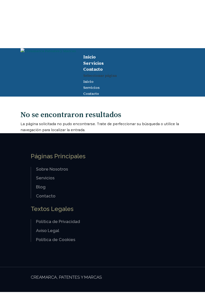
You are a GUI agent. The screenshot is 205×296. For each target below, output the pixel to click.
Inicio (89, 57)
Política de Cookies (55, 239)
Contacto (93, 69)
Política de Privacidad (58, 221)
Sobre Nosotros (52, 169)
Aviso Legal (47, 230)
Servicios (93, 63)
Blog (41, 186)
